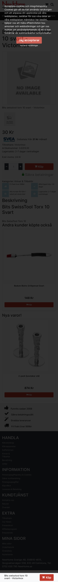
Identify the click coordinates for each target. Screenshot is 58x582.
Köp (48, 577)
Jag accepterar (29, 40)
